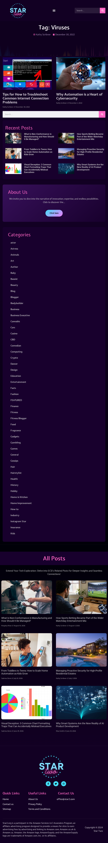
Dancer (14, 363)
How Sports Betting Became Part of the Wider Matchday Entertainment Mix (90, 136)
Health (14, 478)
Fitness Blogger (19, 418)
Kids (13, 533)
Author (14, 266)
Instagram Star (18, 521)
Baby (13, 272)
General (15, 454)
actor (13, 242)
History (14, 484)
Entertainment (18, 381)
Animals (15, 254)
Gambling (16, 442)
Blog (13, 291)
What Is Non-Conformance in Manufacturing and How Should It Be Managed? (39, 136)
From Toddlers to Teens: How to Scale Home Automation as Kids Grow (38, 152)
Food (13, 424)
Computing (16, 351)
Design (14, 369)
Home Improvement (21, 503)
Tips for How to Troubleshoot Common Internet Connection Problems (26, 98)
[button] (54, 10)
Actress (14, 248)
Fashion (15, 394)
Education (16, 375)
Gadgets (15, 436)
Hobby (14, 490)
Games (14, 448)
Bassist (14, 278)
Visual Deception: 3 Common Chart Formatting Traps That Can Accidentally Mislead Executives (37, 168)
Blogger (15, 297)
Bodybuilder (17, 303)
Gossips (14, 460)
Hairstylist (16, 472)
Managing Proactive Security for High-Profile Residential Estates (90, 152)
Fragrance (16, 430)
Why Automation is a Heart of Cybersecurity (79, 96)
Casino (14, 333)
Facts (13, 387)
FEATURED (16, 400)
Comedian (16, 345)
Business (15, 309)
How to (14, 509)
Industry (15, 515)
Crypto (14, 357)
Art (12, 260)
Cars (13, 327)
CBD (13, 339)
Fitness (14, 412)
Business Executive (20, 315)
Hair (13, 466)
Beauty (14, 284)
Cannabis (15, 321)
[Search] (102, 10)
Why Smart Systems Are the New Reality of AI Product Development (90, 167)
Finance (14, 406)
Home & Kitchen (19, 497)
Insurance (15, 527)
